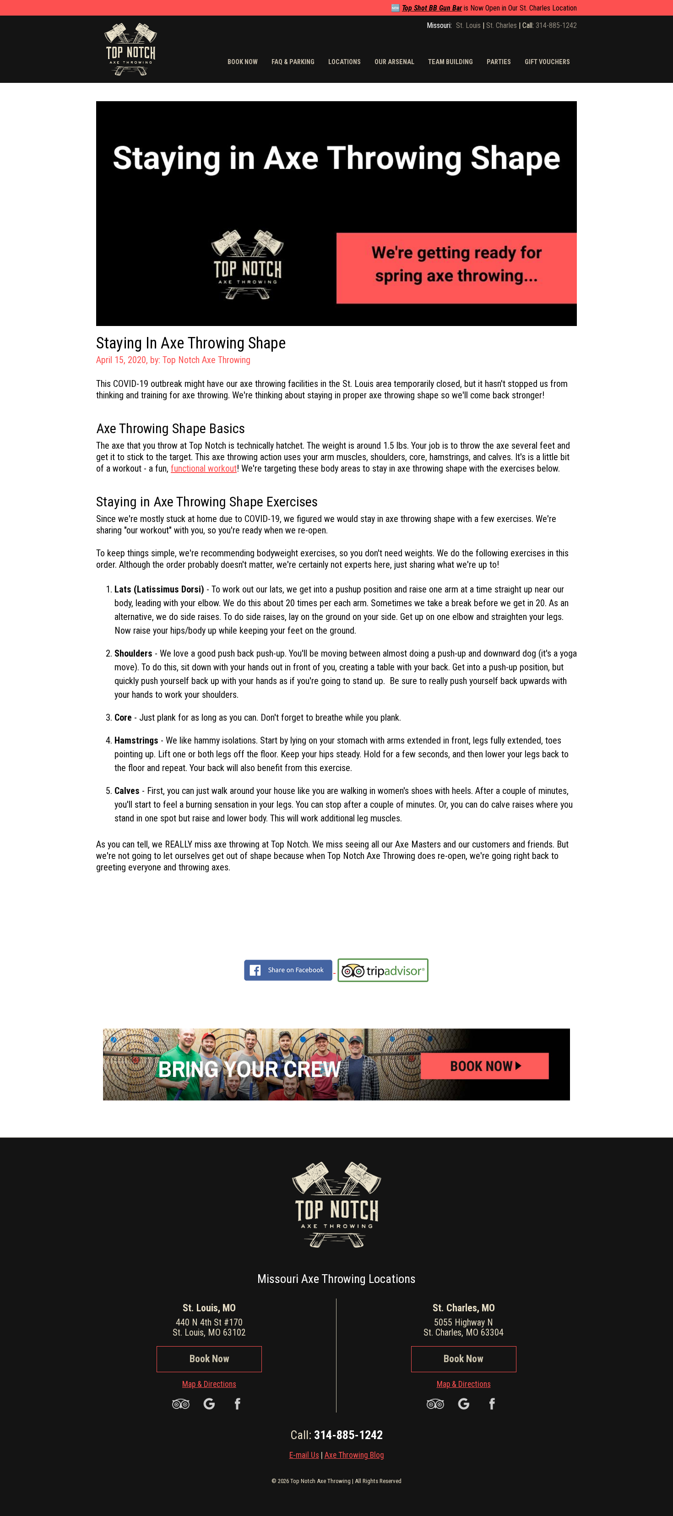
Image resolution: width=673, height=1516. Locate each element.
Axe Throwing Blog (354, 1455)
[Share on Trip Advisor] (383, 969)
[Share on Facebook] (288, 969)
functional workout (204, 468)
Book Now (209, 1358)
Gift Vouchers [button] (547, 62)
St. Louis (468, 25)
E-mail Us (304, 1455)
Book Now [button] (243, 62)
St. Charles (501, 25)
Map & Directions (209, 1384)
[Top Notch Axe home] (130, 48)
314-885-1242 (556, 25)
